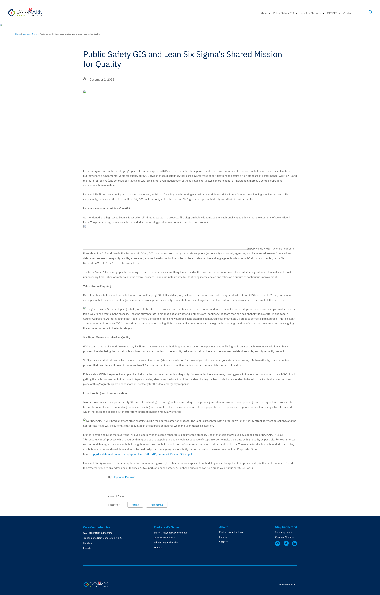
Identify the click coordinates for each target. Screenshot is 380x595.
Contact (348, 13)
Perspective (157, 504)
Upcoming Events (284, 536)
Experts (87, 547)
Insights (87, 542)
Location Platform (310, 13)
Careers (223, 541)
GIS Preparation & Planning (97, 532)
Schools (158, 547)
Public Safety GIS (283, 13)
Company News (30, 34)
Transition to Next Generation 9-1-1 (102, 537)
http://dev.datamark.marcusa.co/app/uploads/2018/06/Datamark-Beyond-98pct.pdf (141, 454)
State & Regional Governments (170, 532)
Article (135, 504)
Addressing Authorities (166, 542)
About (263, 13)
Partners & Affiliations (231, 532)
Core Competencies (96, 527)
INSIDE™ (332, 13)
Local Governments (164, 537)
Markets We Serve (166, 527)
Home (18, 34)
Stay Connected (286, 527)
